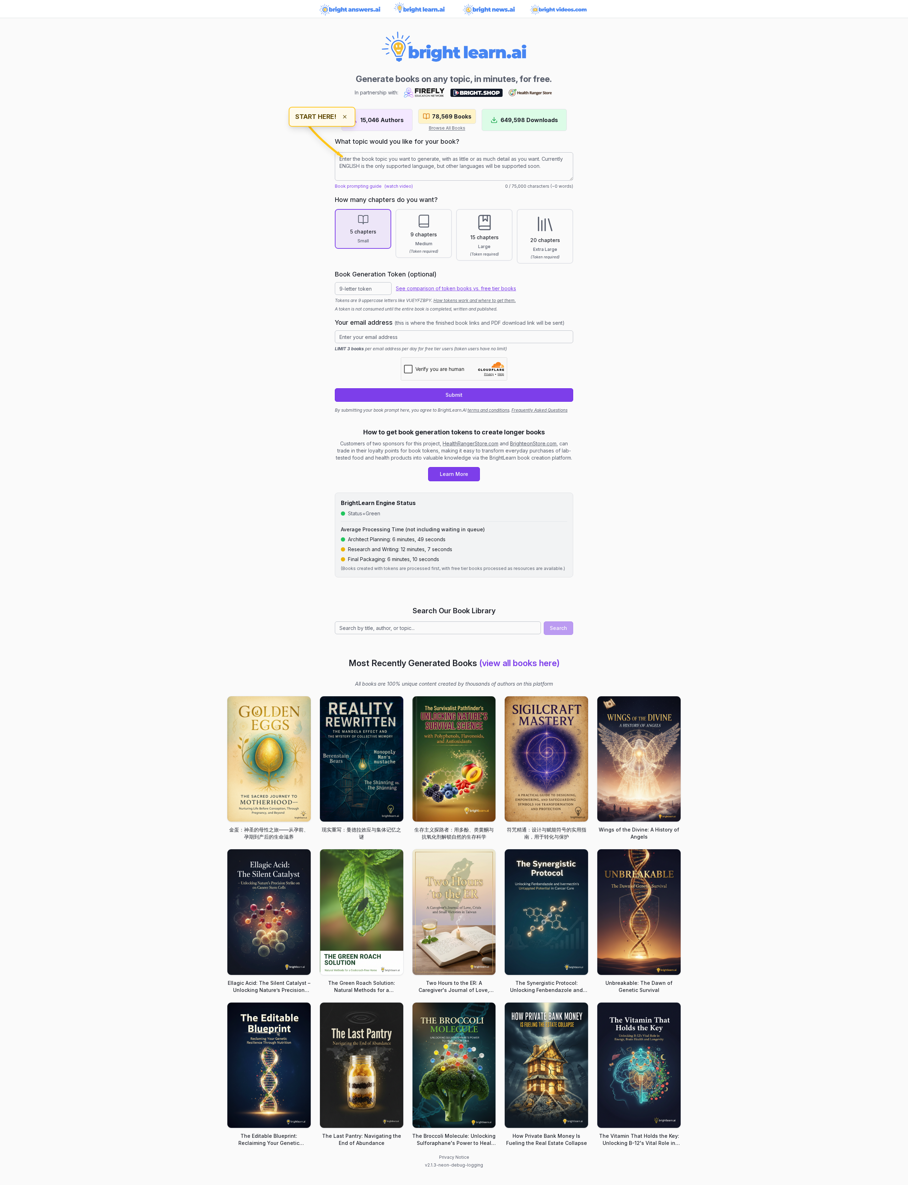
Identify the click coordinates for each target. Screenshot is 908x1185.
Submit (454, 395)
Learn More (454, 474)
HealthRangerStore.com (470, 443)
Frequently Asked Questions (539, 410)
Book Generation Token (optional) (386, 274)
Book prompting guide (358, 186)
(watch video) (398, 186)
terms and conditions (488, 410)
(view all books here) (519, 663)
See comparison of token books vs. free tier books (456, 288)
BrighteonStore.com (533, 443)
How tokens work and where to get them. (474, 300)
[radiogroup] (454, 236)
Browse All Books (447, 128)
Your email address (450, 322)
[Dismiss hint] (344, 117)
